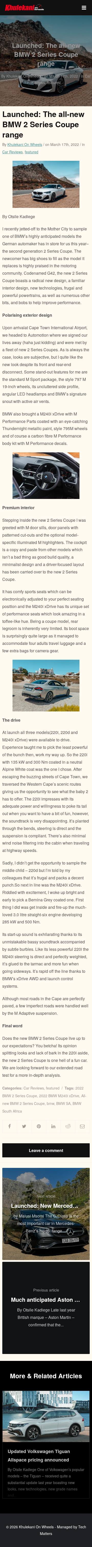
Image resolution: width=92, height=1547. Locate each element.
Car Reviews (12, 151)
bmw (50, 1103)
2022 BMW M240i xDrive (59, 1095)
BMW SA (63, 1103)
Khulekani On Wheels (24, 144)
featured (31, 151)
